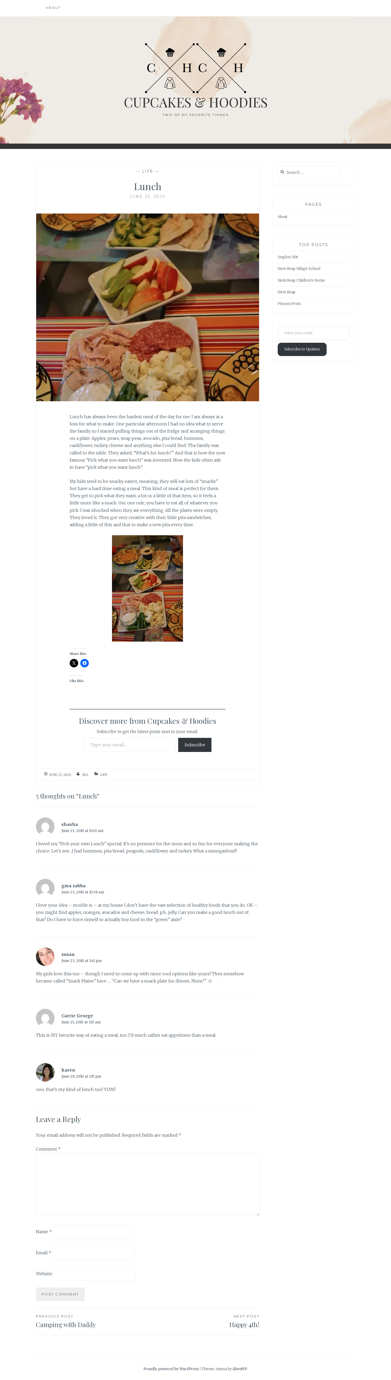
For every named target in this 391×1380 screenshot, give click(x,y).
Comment (48, 1149)
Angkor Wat (288, 257)
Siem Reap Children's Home (301, 280)
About (53, 8)
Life (147, 171)
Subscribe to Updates (302, 349)
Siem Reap (287, 292)
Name (44, 1231)
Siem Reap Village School (299, 268)
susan (68, 954)
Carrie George (77, 1015)
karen (68, 1070)
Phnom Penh (289, 304)
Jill (85, 774)
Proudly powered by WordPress (171, 1369)
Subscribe (195, 744)
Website (44, 1273)
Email (43, 1252)
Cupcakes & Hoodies (196, 102)
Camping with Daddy (66, 1321)
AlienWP (239, 1369)
